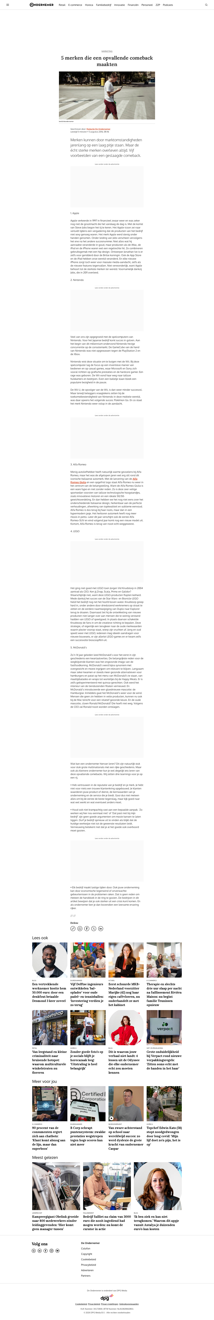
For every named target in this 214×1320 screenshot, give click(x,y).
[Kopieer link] (72, 928)
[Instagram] (52, 1251)
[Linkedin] (40, 1251)
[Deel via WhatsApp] (79, 928)
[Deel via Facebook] (86, 928)
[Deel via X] (93, 928)
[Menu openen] (7, 5)
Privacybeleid (94, 1304)
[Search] (206, 5)
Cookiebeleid (81, 1304)
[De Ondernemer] (41, 5)
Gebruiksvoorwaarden (129, 1304)
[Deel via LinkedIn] (100, 928)
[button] (109, 1304)
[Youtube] (57, 1251)
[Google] (34, 1251)
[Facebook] (46, 1251)
